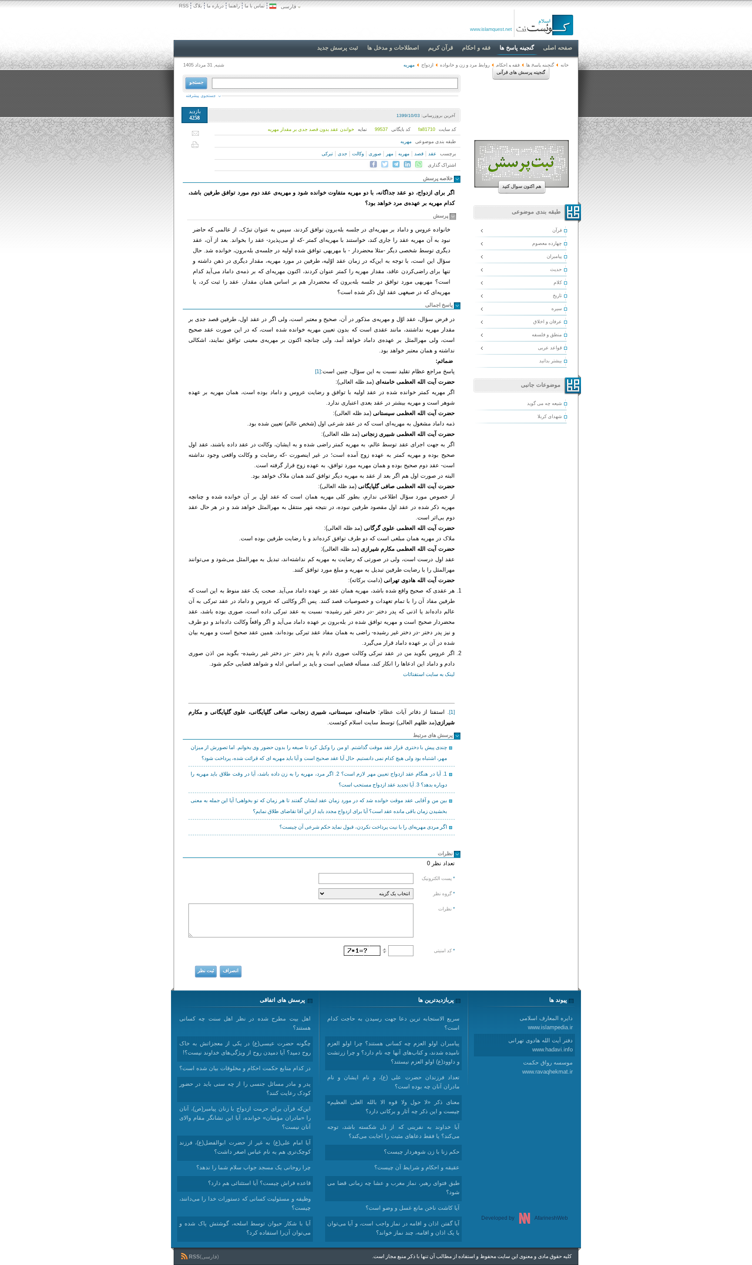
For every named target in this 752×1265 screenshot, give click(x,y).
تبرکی (327, 153)
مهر (389, 153)
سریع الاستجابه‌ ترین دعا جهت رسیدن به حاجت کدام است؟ (393, 1023)
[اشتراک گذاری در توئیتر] (384, 164)
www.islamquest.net (491, 29)
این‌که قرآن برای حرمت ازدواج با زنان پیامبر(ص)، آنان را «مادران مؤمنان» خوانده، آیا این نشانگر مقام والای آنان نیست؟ (245, 1117)
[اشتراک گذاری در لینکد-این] (407, 164)
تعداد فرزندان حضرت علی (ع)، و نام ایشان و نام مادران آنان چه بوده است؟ (393, 1082)
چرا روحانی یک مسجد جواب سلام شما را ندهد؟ (253, 1167)
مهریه (406, 141)
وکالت (358, 153)
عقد (432, 153)
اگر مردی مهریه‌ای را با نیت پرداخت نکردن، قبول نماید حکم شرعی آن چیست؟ (363, 827)
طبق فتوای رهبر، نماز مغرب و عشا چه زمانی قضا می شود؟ (393, 1187)
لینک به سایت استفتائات (429, 674)
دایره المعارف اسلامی (546, 1023)
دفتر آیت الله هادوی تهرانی (540, 1045)
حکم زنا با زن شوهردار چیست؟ (422, 1151)
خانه (565, 64)
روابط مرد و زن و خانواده (465, 64)
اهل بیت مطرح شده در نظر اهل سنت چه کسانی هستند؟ (245, 1023)
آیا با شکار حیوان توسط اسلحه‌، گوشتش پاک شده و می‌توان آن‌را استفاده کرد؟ (245, 1228)
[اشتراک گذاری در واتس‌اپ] (418, 164)
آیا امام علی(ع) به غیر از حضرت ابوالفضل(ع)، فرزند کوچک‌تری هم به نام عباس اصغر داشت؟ (245, 1147)
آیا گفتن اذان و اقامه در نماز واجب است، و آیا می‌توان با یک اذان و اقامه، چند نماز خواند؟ (393, 1228)
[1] (318, 371)
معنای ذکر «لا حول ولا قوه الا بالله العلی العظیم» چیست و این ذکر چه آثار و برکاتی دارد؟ (393, 1106)
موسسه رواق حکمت (547, 1067)
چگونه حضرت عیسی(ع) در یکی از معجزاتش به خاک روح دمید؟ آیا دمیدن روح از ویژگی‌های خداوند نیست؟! (245, 1048)
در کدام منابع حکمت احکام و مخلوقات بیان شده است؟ (245, 1068)
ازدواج (427, 64)
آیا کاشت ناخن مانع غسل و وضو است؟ (413, 1208)
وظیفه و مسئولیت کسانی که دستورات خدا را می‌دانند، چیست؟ (245, 1203)
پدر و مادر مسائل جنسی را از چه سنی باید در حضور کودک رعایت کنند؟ (245, 1088)
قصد (418, 153)
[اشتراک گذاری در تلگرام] (396, 164)
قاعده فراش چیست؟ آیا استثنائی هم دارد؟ (259, 1183)
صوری (375, 153)
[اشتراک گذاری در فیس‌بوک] (373, 164)
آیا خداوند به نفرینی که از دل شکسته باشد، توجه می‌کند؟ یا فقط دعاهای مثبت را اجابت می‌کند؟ (393, 1131)
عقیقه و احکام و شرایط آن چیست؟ (417, 1167)
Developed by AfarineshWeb (524, 1218)
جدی (342, 153)
